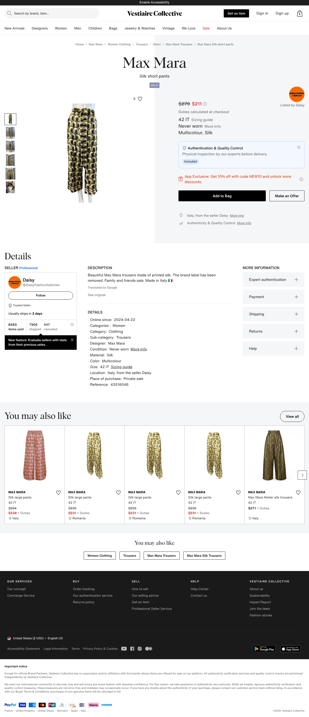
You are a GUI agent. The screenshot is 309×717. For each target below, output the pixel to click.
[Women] (70, 28)
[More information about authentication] (299, 147)
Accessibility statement (23, 649)
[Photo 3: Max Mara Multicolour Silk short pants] (10, 146)
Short (157, 44)
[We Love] (199, 28)
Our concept (16, 589)
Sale (206, 28)
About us (256, 589)
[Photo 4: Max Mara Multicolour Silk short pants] (10, 160)
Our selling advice (145, 595)
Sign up (282, 13)
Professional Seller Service (152, 608)
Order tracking (84, 589)
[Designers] (51, 28)
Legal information (55, 649)
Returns (255, 331)
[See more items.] (302, 475)
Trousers (142, 44)
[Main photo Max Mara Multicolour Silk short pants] (10, 119)
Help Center (200, 589)
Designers (40, 28)
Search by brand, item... (31, 13)
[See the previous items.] (6, 475)
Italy (83, 710)
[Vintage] (178, 28)
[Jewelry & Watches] (158, 28)
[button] (300, 13)
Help (253, 348)
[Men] (85, 28)
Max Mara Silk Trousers (204, 555)
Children (95, 28)
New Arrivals (14, 28)
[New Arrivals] (28, 28)
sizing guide (202, 119)
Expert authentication (267, 279)
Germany (62, 710)
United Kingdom (25, 710)
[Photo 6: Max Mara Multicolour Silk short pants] (10, 187)
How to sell (140, 589)
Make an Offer (287, 196)
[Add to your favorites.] (58, 492)
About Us (224, 28)
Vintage (168, 28)
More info (212, 126)
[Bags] (121, 28)
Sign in (262, 13)
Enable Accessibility (154, 2)
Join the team (260, 608)
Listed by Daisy (292, 105)
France (9, 710)
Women (61, 28)
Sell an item (236, 13)
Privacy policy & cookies (100, 649)
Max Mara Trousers (179, 44)
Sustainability (260, 595)
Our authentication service (92, 595)
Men (77, 28)
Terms (75, 649)
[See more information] (301, 179)
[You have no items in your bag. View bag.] (300, 13)
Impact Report (260, 602)
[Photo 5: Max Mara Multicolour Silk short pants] (10, 174)
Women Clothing (119, 44)
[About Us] (235, 28)
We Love (188, 28)
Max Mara (95, 44)
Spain (74, 710)
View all (292, 416)
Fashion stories (261, 615)
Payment (256, 296)
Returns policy (83, 602)
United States (46, 710)
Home (80, 44)
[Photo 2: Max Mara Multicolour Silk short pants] (10, 133)
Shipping (256, 314)
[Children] (105, 28)
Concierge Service (21, 595)
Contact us (199, 595)
